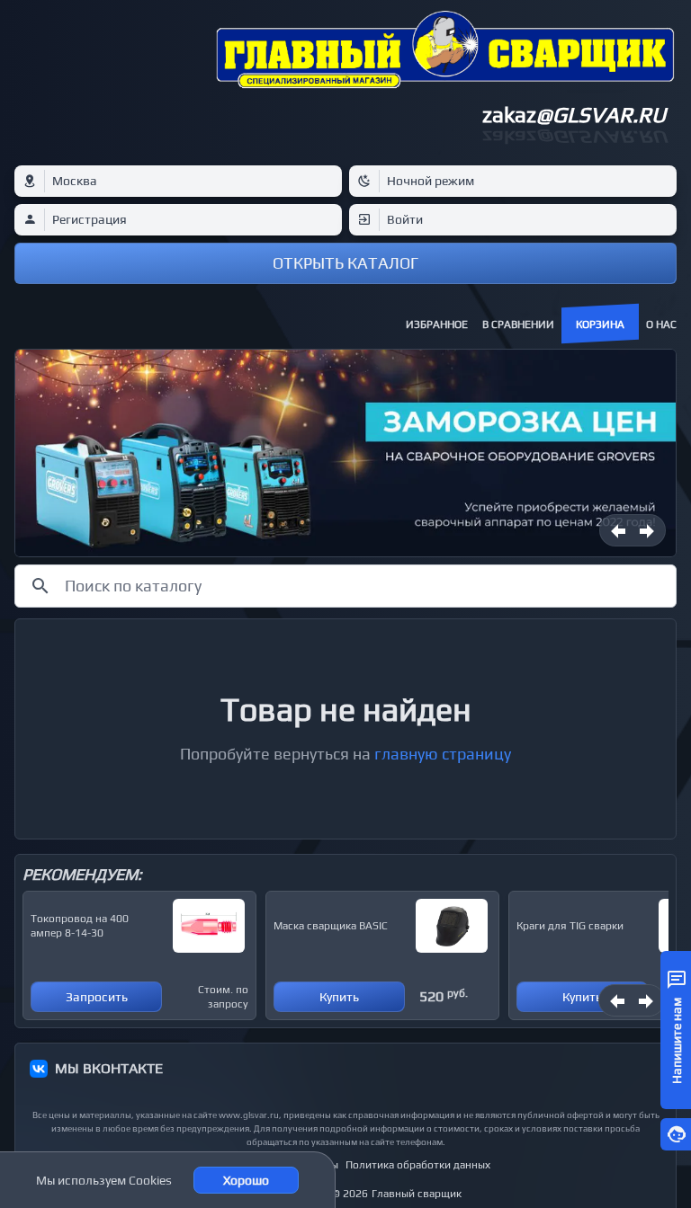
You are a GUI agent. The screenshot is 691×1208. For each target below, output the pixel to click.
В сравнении (518, 324)
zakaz (574, 114)
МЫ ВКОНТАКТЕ (109, 1068)
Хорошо (246, 1180)
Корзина (600, 324)
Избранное (437, 324)
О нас (661, 324)
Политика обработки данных (418, 1165)
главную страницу (442, 753)
